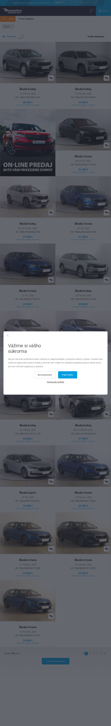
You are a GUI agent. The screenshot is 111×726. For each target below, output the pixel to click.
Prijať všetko (67, 375)
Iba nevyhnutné (45, 375)
